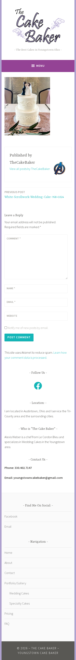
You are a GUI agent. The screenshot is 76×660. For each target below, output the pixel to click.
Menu (40, 66)
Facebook (10, 516)
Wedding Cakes (19, 593)
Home (8, 553)
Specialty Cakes (19, 603)
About (8, 563)
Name (11, 288)
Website (12, 315)
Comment (14, 238)
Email (11, 302)
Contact (9, 573)
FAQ (6, 624)
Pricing (8, 613)
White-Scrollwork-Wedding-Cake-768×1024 (34, 194)
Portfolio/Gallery (15, 583)
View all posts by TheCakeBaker (30, 169)
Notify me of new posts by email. (28, 328)
